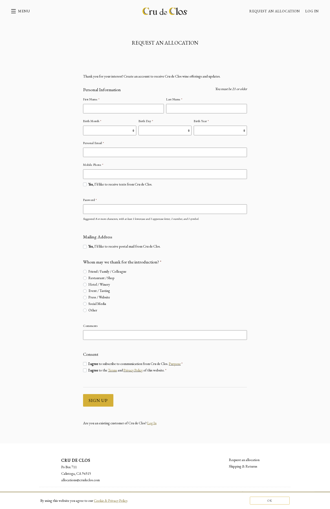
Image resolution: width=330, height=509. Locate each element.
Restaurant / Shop (101, 278)
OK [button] (269, 500)
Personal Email (93, 143)
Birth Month (92, 121)
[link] (110, 500)
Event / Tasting (99, 290)
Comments (90, 326)
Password (90, 200)
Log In (312, 11)
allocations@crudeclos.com (80, 480)
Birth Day (146, 121)
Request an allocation (274, 11)
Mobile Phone (93, 165)
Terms (112, 370)
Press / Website (99, 297)
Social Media (97, 303)
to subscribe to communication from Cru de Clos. (135, 363)
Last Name (174, 99)
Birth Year (201, 121)
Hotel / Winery (99, 284)
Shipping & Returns (243, 466)
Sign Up (98, 400)
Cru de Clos (165, 11)
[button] (20, 11)
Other (92, 310)
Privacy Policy (133, 370)
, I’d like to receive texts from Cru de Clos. (120, 184)
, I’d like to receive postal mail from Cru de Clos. (124, 246)
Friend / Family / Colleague (107, 271)
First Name (91, 99)
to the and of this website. (127, 370)
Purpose (175, 363)
